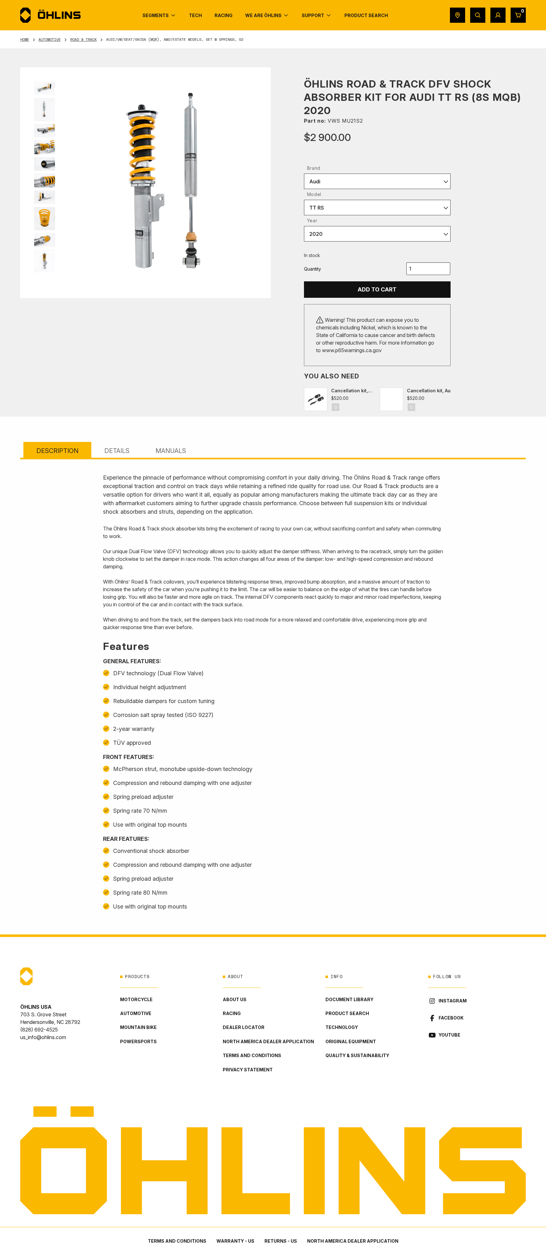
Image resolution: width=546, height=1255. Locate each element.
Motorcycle (136, 999)
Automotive (50, 39)
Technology (341, 1027)
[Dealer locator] (457, 15)
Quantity (312, 269)
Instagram (453, 1000)
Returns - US (280, 1241)
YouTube (449, 1035)
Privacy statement (248, 1069)
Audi (314, 181)
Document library (349, 999)
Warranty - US (235, 1241)
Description (57, 451)
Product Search (347, 1013)
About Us (234, 999)
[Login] (498, 15)
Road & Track (83, 39)
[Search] (477, 15)
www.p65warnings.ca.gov (352, 350)
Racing (232, 1013)
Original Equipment (350, 1041)
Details (117, 451)
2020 (316, 234)
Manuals (170, 451)
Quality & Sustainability (357, 1055)
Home (24, 39)
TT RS (316, 208)
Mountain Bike (138, 1027)
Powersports (138, 1041)
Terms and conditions (252, 1055)
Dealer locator (243, 1027)
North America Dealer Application (268, 1041)
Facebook (451, 1017)
